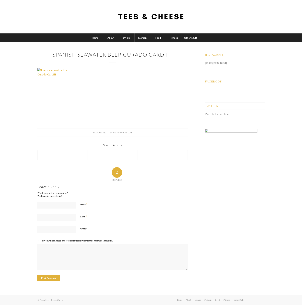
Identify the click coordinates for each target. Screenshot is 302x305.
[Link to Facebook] (256, 299)
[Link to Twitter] (251, 299)
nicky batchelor (122, 132)
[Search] (207, 37)
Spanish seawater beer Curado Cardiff (112, 54)
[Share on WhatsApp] (79, 155)
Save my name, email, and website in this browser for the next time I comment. (77, 241)
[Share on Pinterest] (96, 155)
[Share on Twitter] (62, 155)
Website (83, 228)
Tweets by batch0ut (217, 114)
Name (83, 204)
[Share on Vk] (146, 155)
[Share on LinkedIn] (112, 155)
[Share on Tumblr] (129, 155)
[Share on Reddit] (162, 155)
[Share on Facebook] (46, 155)
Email (83, 216)
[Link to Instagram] (262, 299)
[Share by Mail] (179, 155)
